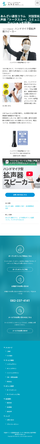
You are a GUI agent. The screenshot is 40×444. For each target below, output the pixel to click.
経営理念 (9, 403)
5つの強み (9, 355)
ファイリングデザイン (13, 373)
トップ (8, 416)
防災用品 (9, 381)
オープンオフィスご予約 (20, 269)
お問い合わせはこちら (20, 195)
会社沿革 (9, 411)
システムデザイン (11, 364)
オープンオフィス (11, 390)
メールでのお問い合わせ (20, 331)
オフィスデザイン (11, 368)
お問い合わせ (10, 420)
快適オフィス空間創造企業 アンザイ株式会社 (13, 4)
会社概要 (9, 407)
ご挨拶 (8, 351)
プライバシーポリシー (13, 424)
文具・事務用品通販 (12, 377)
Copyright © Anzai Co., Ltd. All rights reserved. (20, 436)
